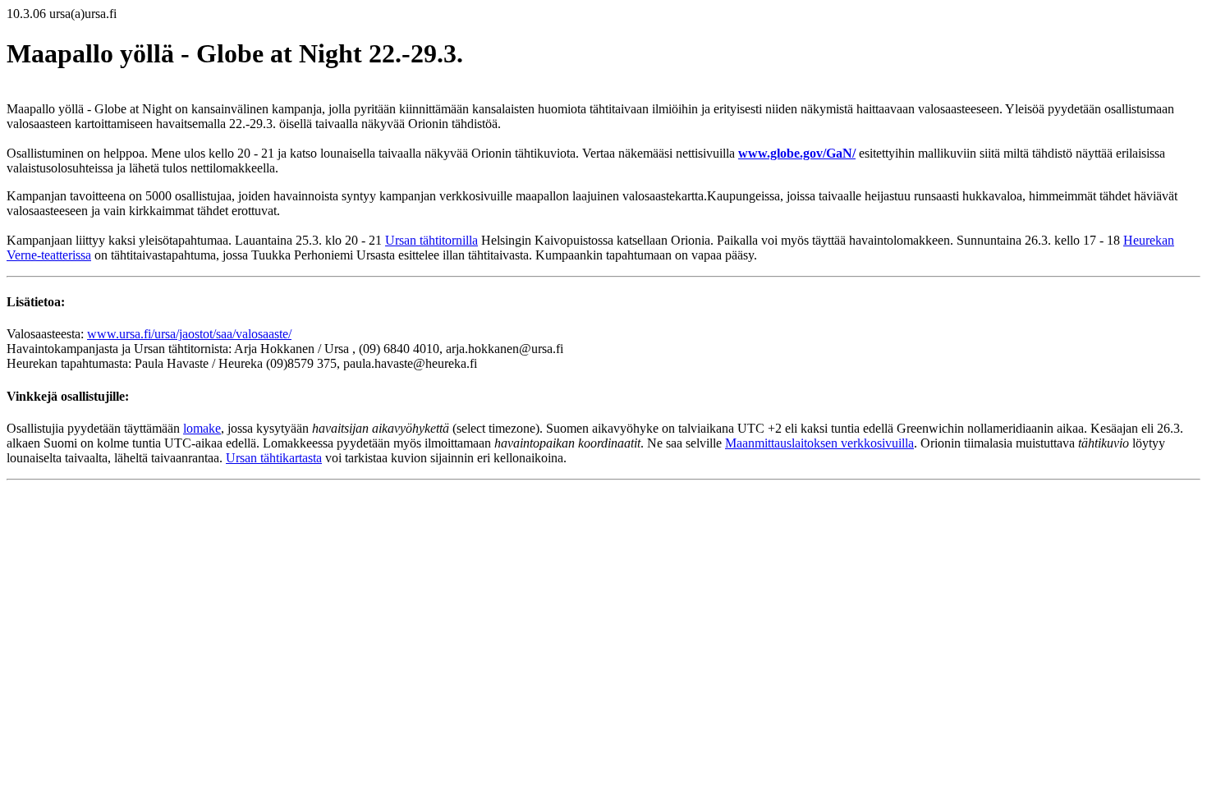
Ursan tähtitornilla (431, 240)
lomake (202, 428)
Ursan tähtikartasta (274, 458)
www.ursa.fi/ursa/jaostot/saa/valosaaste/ (189, 334)
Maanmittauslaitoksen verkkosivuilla (819, 443)
